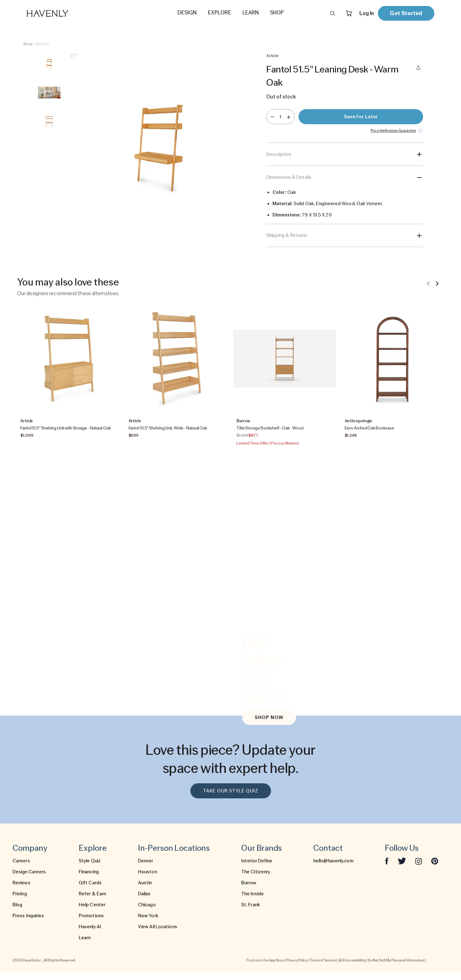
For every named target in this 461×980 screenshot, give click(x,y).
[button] (160, 147)
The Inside (252, 894)
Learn (85, 937)
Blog (17, 905)
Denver (145, 861)
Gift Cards (90, 883)
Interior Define (257, 861)
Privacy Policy (297, 960)
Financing (89, 872)
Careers (21, 861)
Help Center (92, 905)
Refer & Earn (92, 894)
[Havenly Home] (67, 13)
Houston (147, 872)
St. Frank (250, 905)
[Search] (332, 13)
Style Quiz (90, 861)
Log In (366, 13)
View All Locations (157, 926)
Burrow (249, 883)
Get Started (406, 13)
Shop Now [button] (269, 717)
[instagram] (418, 861)
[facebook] (387, 861)
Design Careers (29, 872)
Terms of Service (323, 960)
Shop (28, 44)
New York (148, 916)
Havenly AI (90, 926)
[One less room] (272, 117)
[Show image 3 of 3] (49, 121)
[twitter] (402, 861)
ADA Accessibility (352, 960)
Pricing (20, 894)
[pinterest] (434, 861)
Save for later (361, 117)
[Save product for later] (73, 60)
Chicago (147, 905)
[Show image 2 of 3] (49, 92)
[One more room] (288, 116)
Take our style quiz (230, 791)
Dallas (144, 894)
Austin (145, 883)
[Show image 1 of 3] (49, 64)
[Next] (437, 283)
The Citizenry (255, 872)
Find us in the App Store (265, 960)
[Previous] (428, 283)
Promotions (91, 916)
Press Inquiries (28, 916)
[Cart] (349, 13)
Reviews (21, 883)
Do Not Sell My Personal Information (396, 960)
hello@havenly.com (333, 861)
